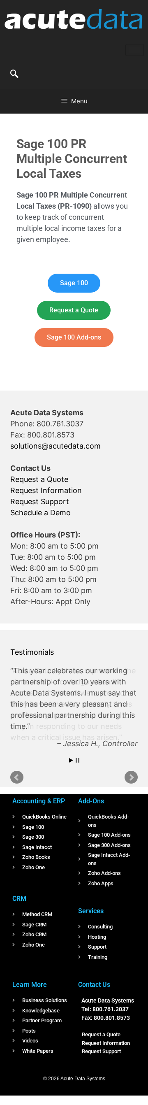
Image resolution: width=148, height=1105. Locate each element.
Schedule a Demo (40, 512)
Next (131, 776)
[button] (14, 74)
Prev (16, 776)
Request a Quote (39, 479)
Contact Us (94, 983)
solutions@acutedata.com (55, 446)
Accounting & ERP (38, 800)
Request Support (39, 501)
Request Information (46, 490)
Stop (77, 759)
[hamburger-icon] (134, 50)
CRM (19, 897)
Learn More (29, 983)
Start (71, 759)
